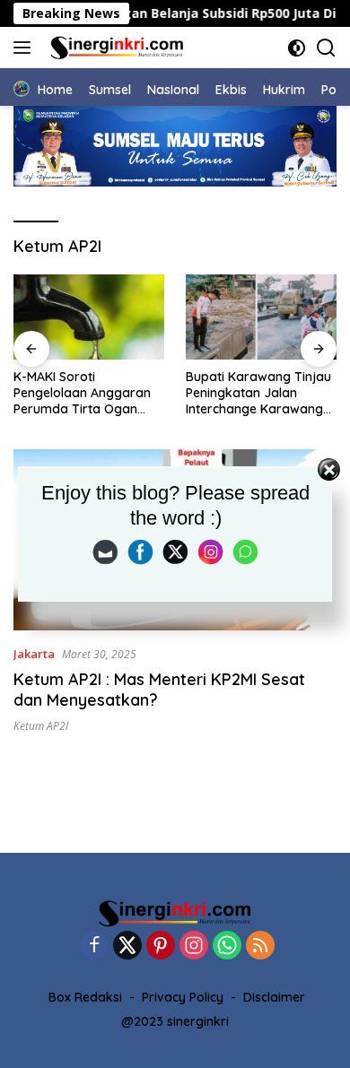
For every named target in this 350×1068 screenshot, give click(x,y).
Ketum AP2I (40, 726)
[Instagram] (193, 946)
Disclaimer (274, 997)
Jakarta (34, 654)
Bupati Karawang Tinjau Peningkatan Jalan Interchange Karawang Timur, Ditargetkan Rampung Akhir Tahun (131, 393)
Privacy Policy (182, 997)
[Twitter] (127, 946)
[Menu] (25, 47)
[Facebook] (94, 946)
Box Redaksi (85, 997)
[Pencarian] (326, 48)
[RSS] (260, 946)
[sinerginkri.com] (115, 47)
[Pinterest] (160, 946)
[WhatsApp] (227, 946)
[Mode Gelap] (296, 48)
